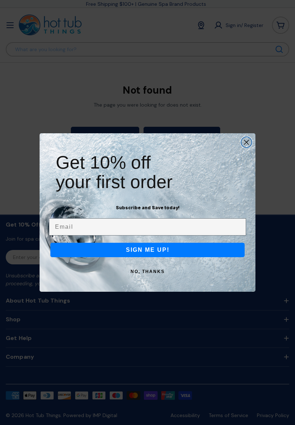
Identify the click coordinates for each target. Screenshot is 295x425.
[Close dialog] (246, 142)
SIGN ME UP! (147, 250)
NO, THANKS (148, 271)
